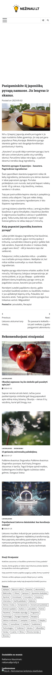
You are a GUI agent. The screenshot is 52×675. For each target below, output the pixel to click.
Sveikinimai (18, 448)
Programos (35, 612)
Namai (41, 609)
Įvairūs (13, 632)
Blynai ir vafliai (17, 589)
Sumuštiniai (14, 624)
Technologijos (8, 628)
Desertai (29, 589)
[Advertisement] (26, 50)
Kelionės (32, 601)
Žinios (22, 632)
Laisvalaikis (17, 304)
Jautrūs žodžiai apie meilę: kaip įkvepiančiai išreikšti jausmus (24, 581)
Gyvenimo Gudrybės (39, 593)
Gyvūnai (6, 597)
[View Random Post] (43, 20)
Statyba (42, 620)
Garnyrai (25, 593)
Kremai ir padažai (9, 609)
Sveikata (25, 624)
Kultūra (21, 609)
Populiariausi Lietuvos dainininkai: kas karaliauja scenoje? (26, 523)
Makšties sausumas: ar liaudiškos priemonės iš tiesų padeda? (24, 561)
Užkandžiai (40, 628)
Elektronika (7, 593)
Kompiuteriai (23, 605)
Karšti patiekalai (20, 601)
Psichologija (7, 616)
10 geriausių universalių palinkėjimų (19, 451)
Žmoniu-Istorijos (33, 632)
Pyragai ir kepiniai (21, 616)
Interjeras (38, 597)
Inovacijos (28, 597)
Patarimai (6, 612)
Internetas (7, 601)
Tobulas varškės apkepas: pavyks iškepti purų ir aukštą (22, 577)
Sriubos (33, 620)
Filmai (17, 593)
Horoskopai (16, 597)
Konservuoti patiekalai (39, 605)
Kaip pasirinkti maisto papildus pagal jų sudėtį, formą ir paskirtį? (25, 573)
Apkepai (6, 589)
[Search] (47, 20)
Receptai (27, 304)
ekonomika (39, 589)
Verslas (5, 632)
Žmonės (6, 636)
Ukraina (30, 628)
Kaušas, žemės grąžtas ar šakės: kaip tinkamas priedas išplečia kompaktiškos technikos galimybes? (25, 567)
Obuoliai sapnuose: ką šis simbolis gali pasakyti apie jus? (25, 383)
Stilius (5, 624)
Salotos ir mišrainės (10, 620)
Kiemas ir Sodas (9, 605)
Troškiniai (20, 628)
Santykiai (24, 620)
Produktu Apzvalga (20, 612)
